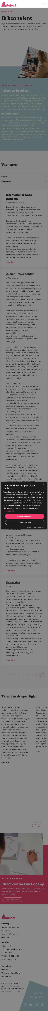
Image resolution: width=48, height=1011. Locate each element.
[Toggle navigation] (43, 4)
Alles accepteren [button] (24, 516)
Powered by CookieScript (35, 527)
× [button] (43, 484)
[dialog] (24, 505)
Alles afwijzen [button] (25, 522)
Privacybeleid (8, 511)
